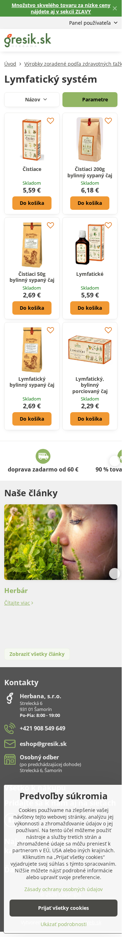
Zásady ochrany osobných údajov (63, 889)
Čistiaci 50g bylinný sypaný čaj (32, 277)
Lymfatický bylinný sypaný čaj (32, 382)
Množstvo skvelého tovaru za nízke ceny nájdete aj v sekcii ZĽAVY (61, 8)
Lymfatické (89, 274)
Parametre (94, 99)
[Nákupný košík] (96, 40)
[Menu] (113, 40)
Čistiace (32, 169)
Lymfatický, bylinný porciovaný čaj (90, 385)
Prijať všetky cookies (63, 908)
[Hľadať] (79, 40)
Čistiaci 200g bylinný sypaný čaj (89, 172)
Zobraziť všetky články (37, 654)
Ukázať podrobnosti (64, 924)
